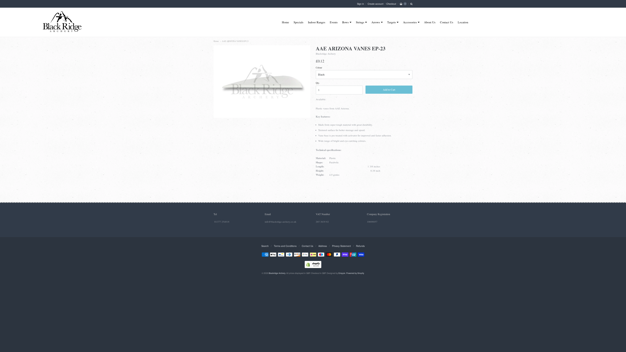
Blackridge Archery (326, 53)
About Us (429, 22)
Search (265, 246)
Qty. (318, 83)
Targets (391, 22)
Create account (375, 3)
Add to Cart (389, 89)
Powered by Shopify (355, 273)
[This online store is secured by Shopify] (313, 267)
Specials (298, 22)
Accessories (410, 22)
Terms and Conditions (285, 246)
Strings (360, 22)
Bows (345, 22)
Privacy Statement (341, 246)
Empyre (341, 273)
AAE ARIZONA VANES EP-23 (235, 41)
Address (322, 246)
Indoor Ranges (316, 22)
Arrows (375, 22)
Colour (319, 67)
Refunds (360, 246)
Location (463, 22)
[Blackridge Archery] (62, 30)
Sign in (360, 3)
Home (285, 22)
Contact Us (446, 22)
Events (334, 22)
